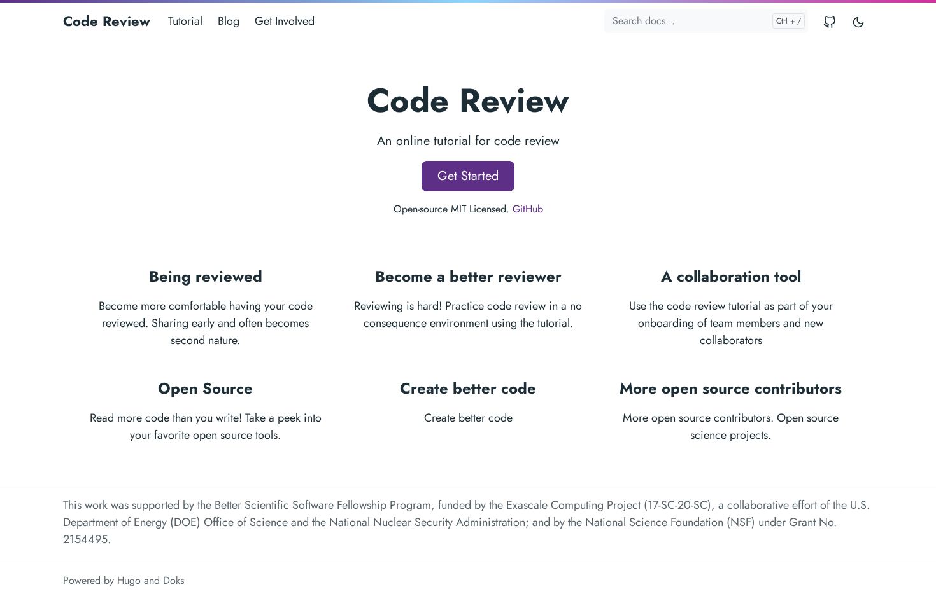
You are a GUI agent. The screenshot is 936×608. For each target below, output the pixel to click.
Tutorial (185, 21)
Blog (228, 21)
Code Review (106, 21)
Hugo (129, 580)
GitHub (528, 209)
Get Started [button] (468, 176)
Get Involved (285, 21)
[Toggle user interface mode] (858, 21)
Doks (173, 580)
